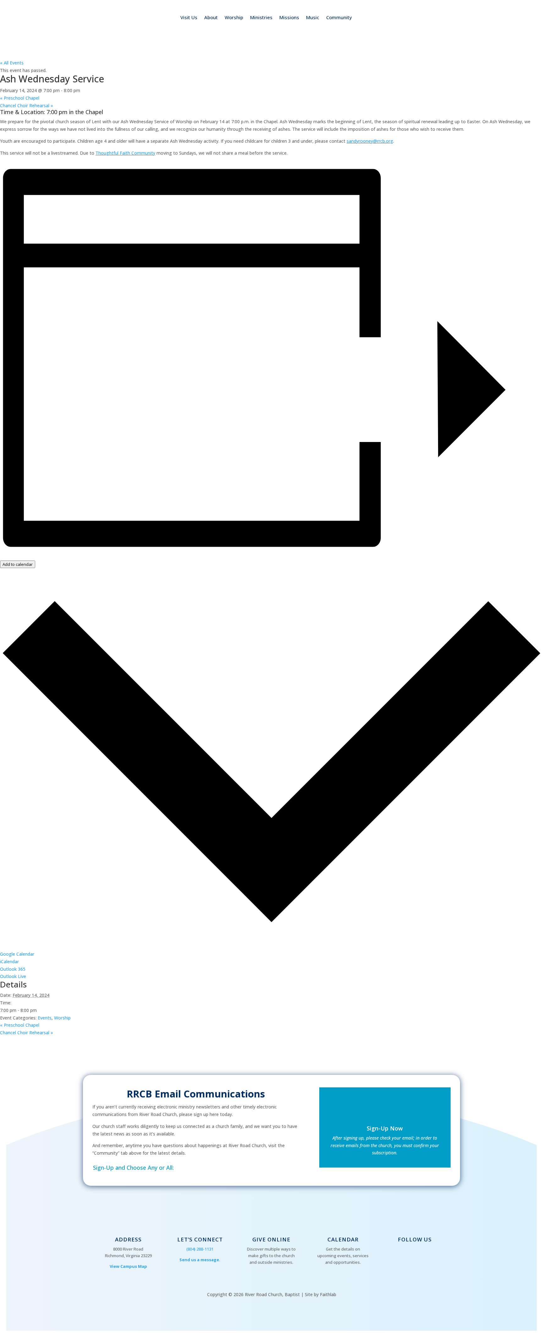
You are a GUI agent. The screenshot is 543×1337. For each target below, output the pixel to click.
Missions (289, 17)
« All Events (12, 63)
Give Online (271, 1239)
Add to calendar (18, 564)
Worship (234, 17)
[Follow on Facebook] (401, 1254)
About (211, 17)
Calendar (343, 1239)
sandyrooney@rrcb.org (370, 141)
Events (45, 1018)
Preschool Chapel (19, 98)
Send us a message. (199, 1259)
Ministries (261, 17)
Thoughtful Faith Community (125, 153)
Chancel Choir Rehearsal (26, 105)
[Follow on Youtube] (413, 1254)
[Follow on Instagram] (426, 1254)
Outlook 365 (12, 969)
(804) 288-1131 (199, 1249)
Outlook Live (13, 976)
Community (339, 17)
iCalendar (9, 961)
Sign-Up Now (385, 1128)
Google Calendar (17, 954)
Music (312, 17)
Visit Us (188, 17)
